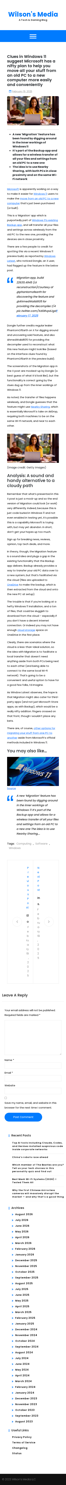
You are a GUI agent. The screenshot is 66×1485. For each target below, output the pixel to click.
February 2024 (25, 1387)
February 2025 (25, 1318)
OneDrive (12, 584)
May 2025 (22, 1300)
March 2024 (23, 1381)
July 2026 (21, 1220)
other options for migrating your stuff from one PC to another (31, 732)
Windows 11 (40, 194)
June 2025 (22, 1295)
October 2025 (25, 1272)
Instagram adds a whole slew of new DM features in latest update (38, 901)
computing (23, 844)
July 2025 (21, 1289)
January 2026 (24, 1254)
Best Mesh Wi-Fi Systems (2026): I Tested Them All (34, 1181)
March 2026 (23, 1243)
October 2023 (25, 1410)
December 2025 (26, 1260)
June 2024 (22, 1364)
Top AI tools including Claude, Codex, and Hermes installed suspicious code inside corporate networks (37, 1146)
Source (11, 788)
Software (41, 844)
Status (17, 1453)
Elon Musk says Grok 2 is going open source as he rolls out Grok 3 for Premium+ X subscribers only (27, 919)
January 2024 (24, 1392)
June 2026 (22, 1226)
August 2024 (24, 1352)
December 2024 (26, 1329)
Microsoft (13, 189)
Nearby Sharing (40, 406)
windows (15, 848)
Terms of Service (24, 1442)
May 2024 (22, 1369)
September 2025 (26, 1277)
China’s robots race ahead (30, 1157)
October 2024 (25, 1341)
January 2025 (24, 1323)
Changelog (20, 1448)
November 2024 (26, 1335)
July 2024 (22, 1358)
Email (9, 1072)
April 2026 (22, 1237)
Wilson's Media (33, 14)
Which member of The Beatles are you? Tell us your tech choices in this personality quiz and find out (38, 1168)
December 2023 (26, 1398)
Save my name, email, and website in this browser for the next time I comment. (31, 1105)
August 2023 (24, 1421)
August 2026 (24, 1214)
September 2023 (26, 1415)
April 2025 (22, 1306)
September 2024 (27, 1346)
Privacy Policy (22, 1437)
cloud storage (26, 630)
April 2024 (22, 1375)
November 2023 (26, 1404)
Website (10, 1085)
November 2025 (26, 1266)
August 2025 (24, 1283)
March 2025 (23, 1312)
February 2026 (25, 1249)
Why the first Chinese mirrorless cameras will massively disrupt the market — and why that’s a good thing (38, 1193)
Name (9, 1060)
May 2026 (22, 1231)
